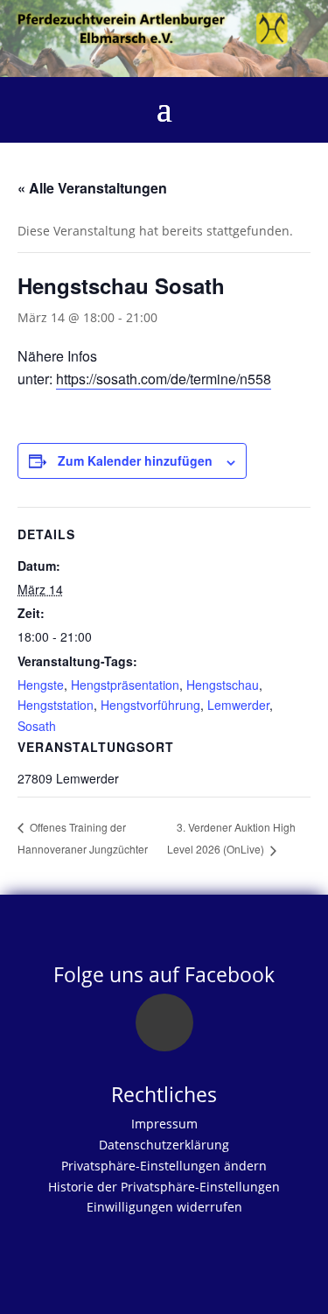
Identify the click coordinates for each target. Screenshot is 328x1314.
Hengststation (55, 704)
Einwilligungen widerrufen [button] (164, 1206)
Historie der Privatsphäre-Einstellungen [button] (164, 1186)
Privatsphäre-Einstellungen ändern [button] (164, 1165)
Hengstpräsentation (125, 684)
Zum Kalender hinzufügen (135, 460)
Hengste (40, 684)
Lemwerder (238, 704)
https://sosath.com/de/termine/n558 (163, 379)
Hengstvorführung (150, 704)
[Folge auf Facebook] (164, 1022)
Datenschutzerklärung (164, 1144)
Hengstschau (222, 684)
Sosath (36, 725)
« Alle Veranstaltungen (92, 188)
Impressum (164, 1123)
